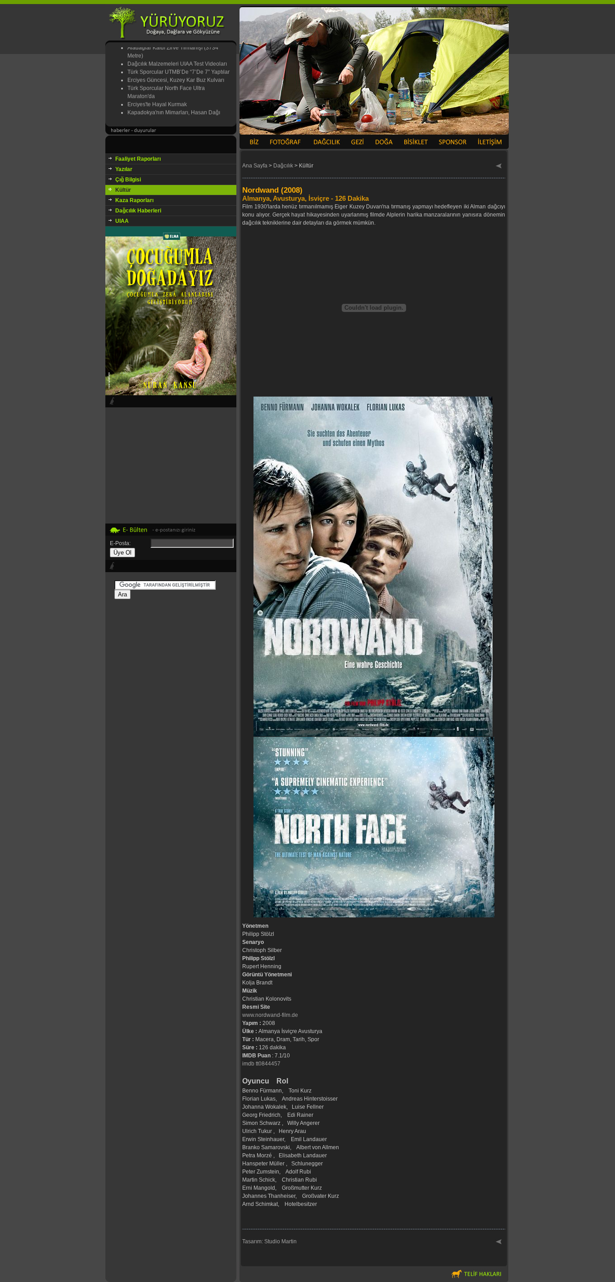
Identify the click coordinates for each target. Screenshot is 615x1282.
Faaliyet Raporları (138, 159)
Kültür (123, 190)
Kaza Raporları (134, 200)
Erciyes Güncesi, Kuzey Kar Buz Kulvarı (175, 66)
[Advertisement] (170, 742)
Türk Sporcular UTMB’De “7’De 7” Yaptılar (178, 58)
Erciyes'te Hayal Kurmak (157, 90)
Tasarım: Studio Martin (269, 1241)
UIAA (122, 221)
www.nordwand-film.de (270, 1015)
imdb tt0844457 (261, 1064)
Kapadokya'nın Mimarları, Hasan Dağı (173, 98)
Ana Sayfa (254, 166)
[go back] (499, 166)
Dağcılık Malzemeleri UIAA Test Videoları (177, 50)
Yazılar (123, 169)
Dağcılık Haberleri (138, 211)
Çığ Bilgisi (128, 179)
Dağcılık (283, 166)
